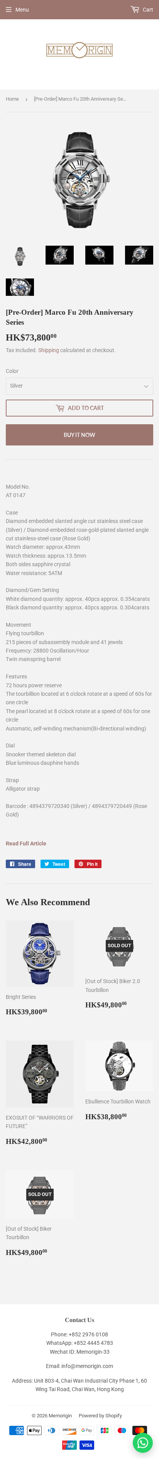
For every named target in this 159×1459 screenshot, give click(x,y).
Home (12, 99)
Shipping (48, 350)
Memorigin (60, 1416)
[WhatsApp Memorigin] (143, 1443)
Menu (22, 10)
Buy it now (79, 435)
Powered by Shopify (100, 1416)
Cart (147, 10)
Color (12, 371)
